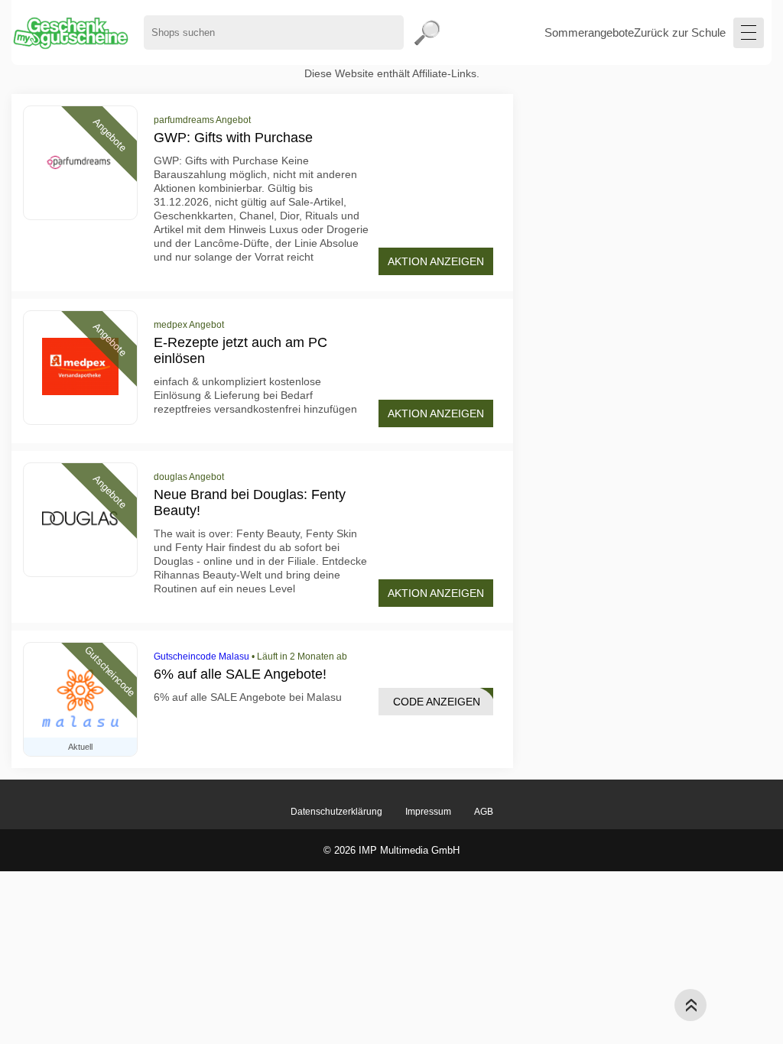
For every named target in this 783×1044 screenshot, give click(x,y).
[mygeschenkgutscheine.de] (69, 32)
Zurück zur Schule (680, 32)
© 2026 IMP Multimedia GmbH (391, 850)
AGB (483, 811)
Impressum (428, 811)
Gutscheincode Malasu (201, 656)
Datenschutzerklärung (336, 811)
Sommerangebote (589, 32)
